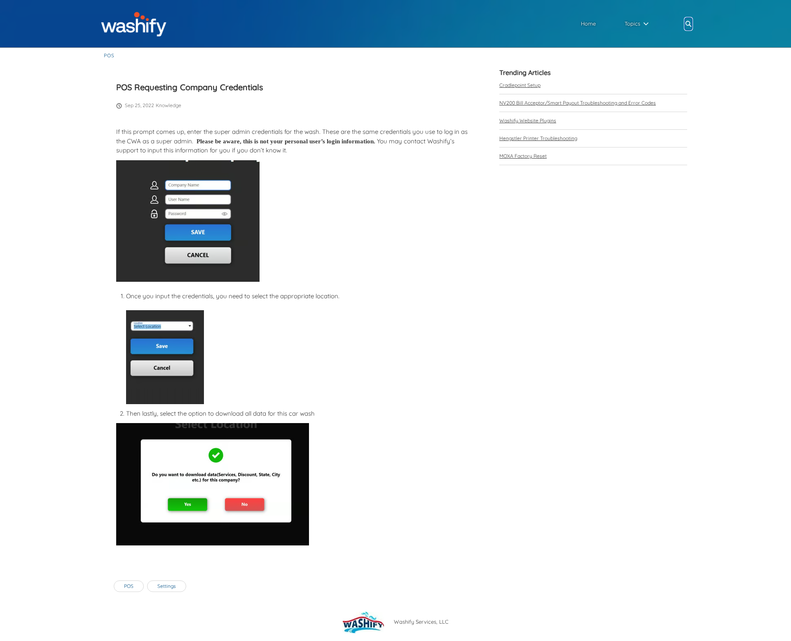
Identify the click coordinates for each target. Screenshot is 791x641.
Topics (632, 23)
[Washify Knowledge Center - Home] (133, 23)
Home (588, 23)
